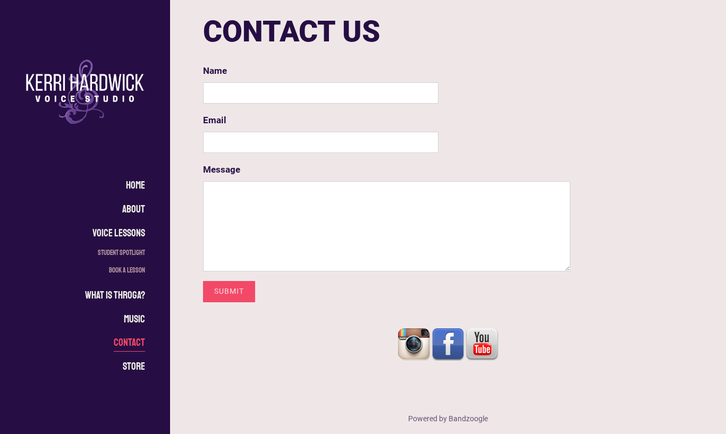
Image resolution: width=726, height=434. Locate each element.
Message (221, 169)
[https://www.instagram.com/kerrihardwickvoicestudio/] (414, 344)
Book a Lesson (127, 270)
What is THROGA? (115, 295)
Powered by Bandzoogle (448, 418)
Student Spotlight (121, 252)
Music (134, 319)
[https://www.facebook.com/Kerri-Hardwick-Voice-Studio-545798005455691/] (448, 344)
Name (215, 70)
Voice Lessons (118, 233)
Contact (129, 342)
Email (214, 120)
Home (135, 185)
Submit (229, 291)
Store (134, 366)
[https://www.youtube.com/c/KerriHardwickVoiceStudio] (482, 344)
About (133, 209)
